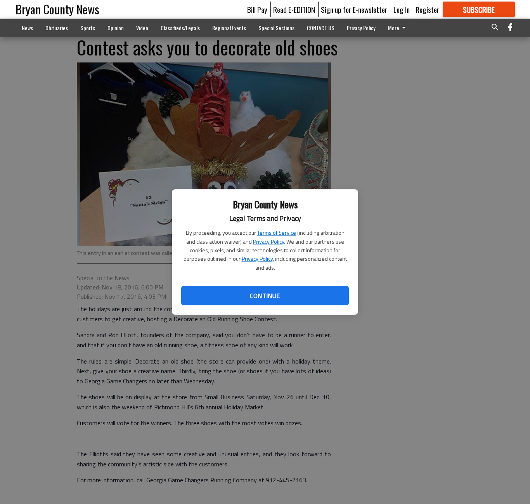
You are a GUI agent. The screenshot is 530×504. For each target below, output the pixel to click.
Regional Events (229, 28)
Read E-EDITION (294, 9)
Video (142, 28)
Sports (87, 28)
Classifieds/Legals (180, 28)
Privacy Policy (268, 241)
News (27, 28)
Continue (265, 295)
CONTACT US (320, 28)
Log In (401, 9)
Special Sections (276, 28)
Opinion (115, 28)
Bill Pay (257, 9)
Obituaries (56, 28)
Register (427, 9)
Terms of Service (276, 233)
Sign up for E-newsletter (354, 9)
